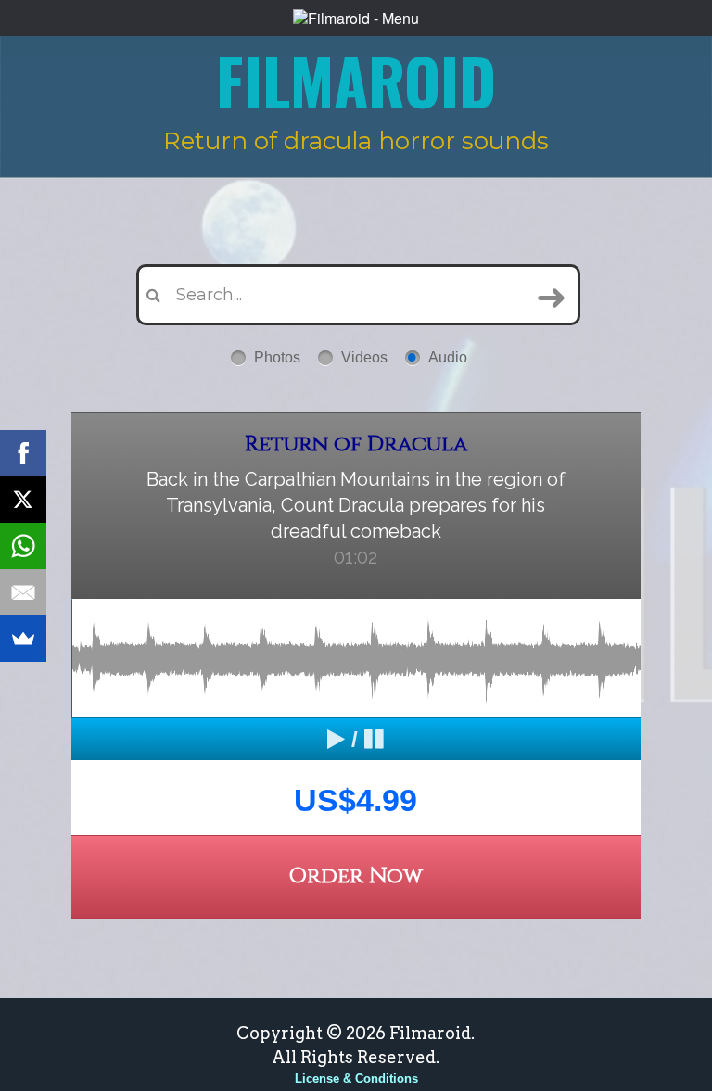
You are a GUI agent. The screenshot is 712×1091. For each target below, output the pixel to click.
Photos (277, 357)
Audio (447, 357)
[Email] (23, 592)
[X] (23, 499)
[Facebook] (23, 453)
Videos (364, 357)
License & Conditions (356, 1078)
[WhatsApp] (23, 546)
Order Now (355, 876)
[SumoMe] (23, 638)
